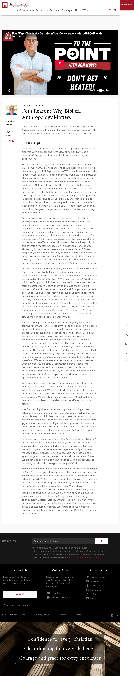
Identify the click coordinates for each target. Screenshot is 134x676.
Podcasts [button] (41, 10)
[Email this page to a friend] (13, 141)
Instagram (95, 590)
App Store (57, 593)
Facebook (95, 586)
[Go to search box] (92, 10)
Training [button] (65, 10)
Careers (62, 615)
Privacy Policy (42, 615)
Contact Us (81, 615)
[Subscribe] (101, 541)
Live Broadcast (97, 577)
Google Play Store (61, 597)
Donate (20, 594)
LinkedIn (94, 598)
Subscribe (127, 5)
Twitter (93, 594)
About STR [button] (80, 10)
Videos (30, 10)
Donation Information (17, 605)
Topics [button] (53, 10)
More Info (57, 586)
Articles (21, 10)
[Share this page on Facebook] (7, 141)
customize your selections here (83, 557)
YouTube (94, 581)
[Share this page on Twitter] (10, 141)
